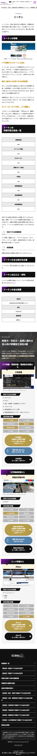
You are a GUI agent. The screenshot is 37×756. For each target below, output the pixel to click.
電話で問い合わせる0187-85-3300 (18, 540)
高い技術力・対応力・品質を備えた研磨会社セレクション (21, 2)
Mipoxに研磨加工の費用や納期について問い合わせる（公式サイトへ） (18, 626)
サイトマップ (18, 745)
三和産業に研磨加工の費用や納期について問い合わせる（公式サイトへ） (18, 440)
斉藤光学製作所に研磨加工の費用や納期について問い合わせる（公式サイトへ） (18, 530)
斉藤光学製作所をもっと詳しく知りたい (18, 549)
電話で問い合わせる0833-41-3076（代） (18, 451)
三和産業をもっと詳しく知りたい (18, 460)
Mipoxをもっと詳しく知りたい (18, 636)
